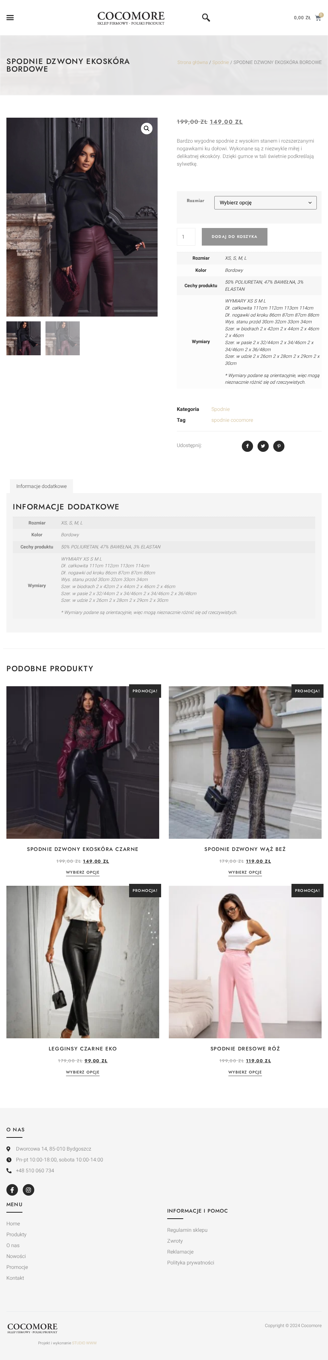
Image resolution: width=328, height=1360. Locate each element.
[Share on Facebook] (247, 446)
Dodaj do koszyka (235, 237)
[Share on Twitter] (263, 446)
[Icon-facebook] (12, 1190)
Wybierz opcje (83, 872)
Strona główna (192, 62)
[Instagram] (28, 1190)
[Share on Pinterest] (278, 446)
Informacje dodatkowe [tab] (41, 486)
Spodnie (220, 62)
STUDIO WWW (84, 1343)
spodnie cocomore (232, 420)
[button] (10, 18)
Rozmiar (195, 200)
